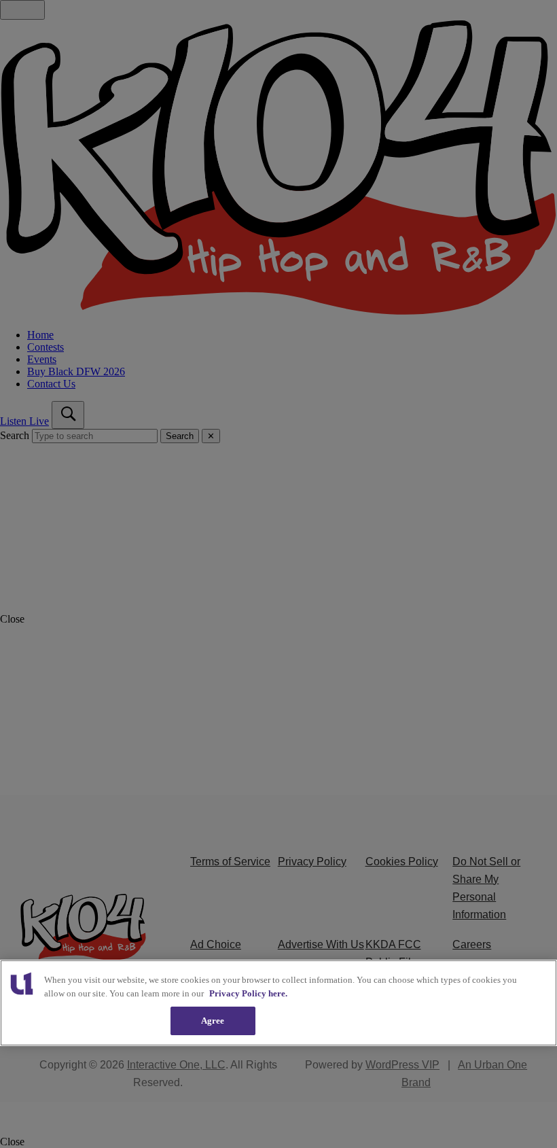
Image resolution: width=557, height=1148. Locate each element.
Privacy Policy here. (248, 993)
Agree (213, 1020)
